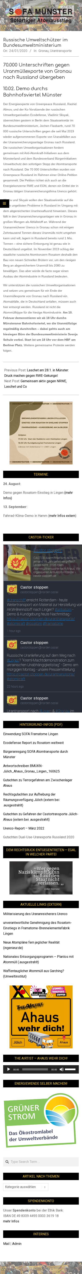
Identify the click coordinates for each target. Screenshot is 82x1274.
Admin (16, 1244)
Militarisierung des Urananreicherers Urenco (35, 914)
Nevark (36, 1267)
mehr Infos (11, 1221)
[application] (41, 1069)
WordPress (59, 1267)
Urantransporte (61, 51)
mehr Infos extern (62, 516)
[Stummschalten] (62, 1069)
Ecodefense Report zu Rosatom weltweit (33, 743)
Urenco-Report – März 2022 (23, 828)
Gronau (43, 51)
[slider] (71, 1069)
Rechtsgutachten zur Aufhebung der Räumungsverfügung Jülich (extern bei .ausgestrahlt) (31, 799)
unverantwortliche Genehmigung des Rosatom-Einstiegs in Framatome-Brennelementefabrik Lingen (37, 928)
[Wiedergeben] (9, 1069)
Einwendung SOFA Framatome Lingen (30, 734)
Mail (6, 1244)
